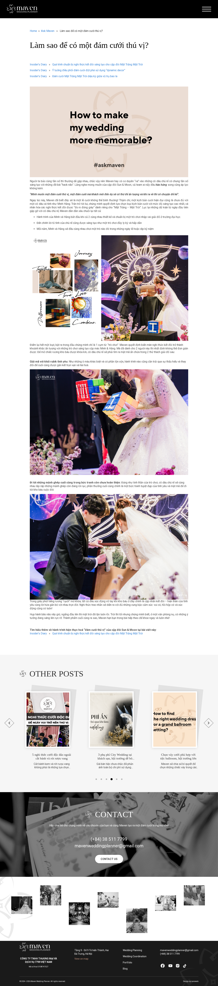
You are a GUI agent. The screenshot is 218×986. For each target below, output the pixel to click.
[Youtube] (170, 966)
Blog (125, 968)
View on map (81, 958)
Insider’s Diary (38, 64)
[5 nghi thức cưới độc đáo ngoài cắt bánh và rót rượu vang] (42, 719)
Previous (9, 723)
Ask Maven (47, 31)
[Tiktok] (184, 967)
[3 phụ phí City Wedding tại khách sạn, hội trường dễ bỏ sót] (105, 719)
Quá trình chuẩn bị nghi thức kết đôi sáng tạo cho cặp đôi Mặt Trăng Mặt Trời (97, 64)
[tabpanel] (45, 726)
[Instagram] (178, 967)
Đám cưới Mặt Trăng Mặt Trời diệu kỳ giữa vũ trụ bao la (84, 76)
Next (209, 723)
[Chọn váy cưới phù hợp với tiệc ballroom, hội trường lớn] (168, 719)
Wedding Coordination (134, 956)
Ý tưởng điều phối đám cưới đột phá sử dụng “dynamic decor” (88, 70)
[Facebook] (162, 967)
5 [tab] (116, 779)
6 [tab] (121, 779)
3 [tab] (106, 779)
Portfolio (127, 962)
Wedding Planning (132, 950)
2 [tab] (101, 779)
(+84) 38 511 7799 (170, 953)
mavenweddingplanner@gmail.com (179, 950)
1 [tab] (96, 779)
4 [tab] (111, 779)
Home (33, 31)
